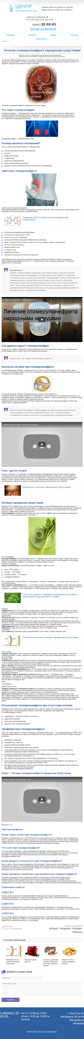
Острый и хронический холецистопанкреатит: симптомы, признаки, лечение (50, 962)
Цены (53, 35)
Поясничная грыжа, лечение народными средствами (51, 637)
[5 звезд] (10, 928)
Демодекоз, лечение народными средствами (46, 487)
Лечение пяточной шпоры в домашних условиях (68, 961)
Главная (10, 35)
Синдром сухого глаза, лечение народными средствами (45, 218)
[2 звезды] (4, 928)
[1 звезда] (3, 928)
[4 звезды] (8, 928)
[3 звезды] (6, 928)
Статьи (74, 35)
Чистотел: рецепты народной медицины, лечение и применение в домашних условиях (50, 595)
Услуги (32, 35)
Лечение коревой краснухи (30, 961)
